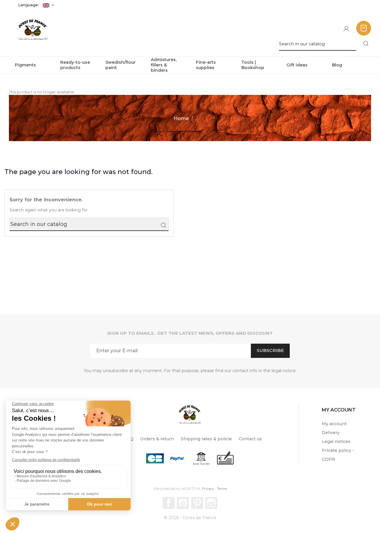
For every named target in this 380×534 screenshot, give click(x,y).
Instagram (211, 503)
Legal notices (336, 441)
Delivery (331, 432)
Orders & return (157, 438)
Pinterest (197, 503)
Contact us (250, 438)
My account (334, 423)
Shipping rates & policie (206, 438)
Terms (222, 489)
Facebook (169, 503)
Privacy (208, 489)
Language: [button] (29, 4)
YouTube (183, 503)
